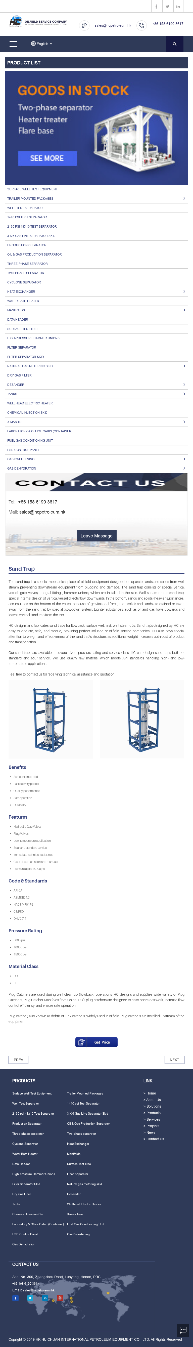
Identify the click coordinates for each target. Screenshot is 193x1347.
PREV (18, 1059)
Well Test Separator (25, 208)
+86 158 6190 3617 (167, 23)
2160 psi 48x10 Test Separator (32, 227)
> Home (149, 1093)
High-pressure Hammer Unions (33, 338)
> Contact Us (153, 1139)
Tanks (16, 1204)
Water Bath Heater (23, 301)
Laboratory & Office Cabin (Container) (39, 431)
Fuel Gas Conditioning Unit (30, 441)
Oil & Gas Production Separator (34, 254)
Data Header (17, 320)
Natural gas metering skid (84, 1184)
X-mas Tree (75, 1214)
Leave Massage (97, 536)
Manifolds (73, 1154)
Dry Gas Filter (19, 375)
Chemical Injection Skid (27, 413)
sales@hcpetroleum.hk (113, 25)
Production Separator (26, 245)
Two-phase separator (25, 273)
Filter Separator (21, 348)
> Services (151, 1119)
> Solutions (152, 1106)
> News (149, 1132)
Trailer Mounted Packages (85, 1093)
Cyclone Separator (24, 282)
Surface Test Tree (23, 329)
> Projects (151, 1125)
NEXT (174, 1059)
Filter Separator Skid (25, 357)
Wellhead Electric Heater (30, 403)
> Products (152, 1112)
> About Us (152, 1099)
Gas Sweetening (78, 1234)
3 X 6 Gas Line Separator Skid (31, 236)
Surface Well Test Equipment (32, 189)
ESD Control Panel (23, 450)
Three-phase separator (27, 264)
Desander (74, 1194)
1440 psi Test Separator (27, 217)
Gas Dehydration (23, 1244)
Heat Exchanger (78, 1144)
